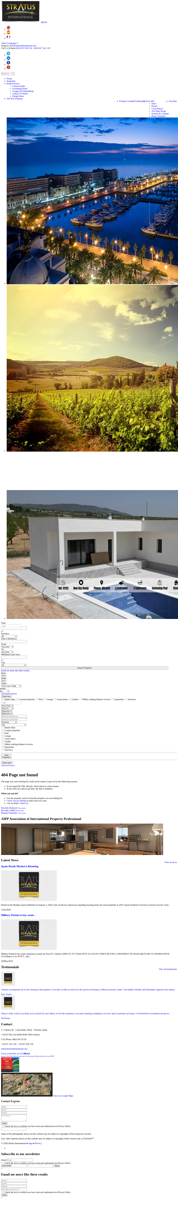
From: (3, 644)
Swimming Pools (19, 88)
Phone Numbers (158, 116)
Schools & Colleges (160, 113)
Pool (40, 699)
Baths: (4, 678)
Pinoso (154, 106)
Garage (50, 699)
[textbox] (12, 626)
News (154, 103)
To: (2, 649)
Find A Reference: (9, 639)
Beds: (3, 673)
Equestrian (119, 699)
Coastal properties (26, 699)
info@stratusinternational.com (23, 45)
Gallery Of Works (20, 93)
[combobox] (11, 626)
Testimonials (140, 101)
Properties (11, 81)
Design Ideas (18, 96)
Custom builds (18, 86)
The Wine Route (158, 111)
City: (3, 662)
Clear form (6, 696)
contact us (23, 803)
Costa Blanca (157, 108)
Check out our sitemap (16, 801)
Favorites (173, 101)
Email (3, 1160)
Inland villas (10, 699)
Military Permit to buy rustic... (18, 915)
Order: (4, 683)
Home (9, 78)
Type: (3, 623)
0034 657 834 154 (24, 48)
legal (30, 1143)
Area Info (150, 101)
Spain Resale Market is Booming (19, 866)
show (6, 756)
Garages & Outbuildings (23, 91)
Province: (5, 633)
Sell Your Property (15, 98)
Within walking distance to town (96, 699)
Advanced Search (9, 693)
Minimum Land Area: (10, 654)
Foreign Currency (127, 101)
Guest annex (62, 699)
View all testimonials (168, 969)
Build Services (13, 83)
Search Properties (84, 668)
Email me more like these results (15, 670)
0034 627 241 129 (42, 48)
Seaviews (131, 699)
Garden (75, 699)
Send (4, 1123)
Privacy (38, 1143)
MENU (44, 22)
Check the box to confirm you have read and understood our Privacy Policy (37, 1126)
